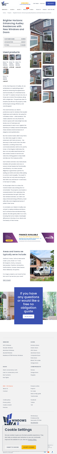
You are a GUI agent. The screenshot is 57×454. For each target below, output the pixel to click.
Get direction (34, 422)
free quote (51, 3)
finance (45, 9)
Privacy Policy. (32, 439)
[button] (5, 9)
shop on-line (51, 9)
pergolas (25, 9)
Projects (9, 12)
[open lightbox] (42, 35)
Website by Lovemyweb (8, 452)
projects (38, 9)
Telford (15, 258)
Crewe (11, 258)
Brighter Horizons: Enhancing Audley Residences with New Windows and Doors (32, 12)
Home (4, 12)
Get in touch (7, 280)
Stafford (5, 258)
